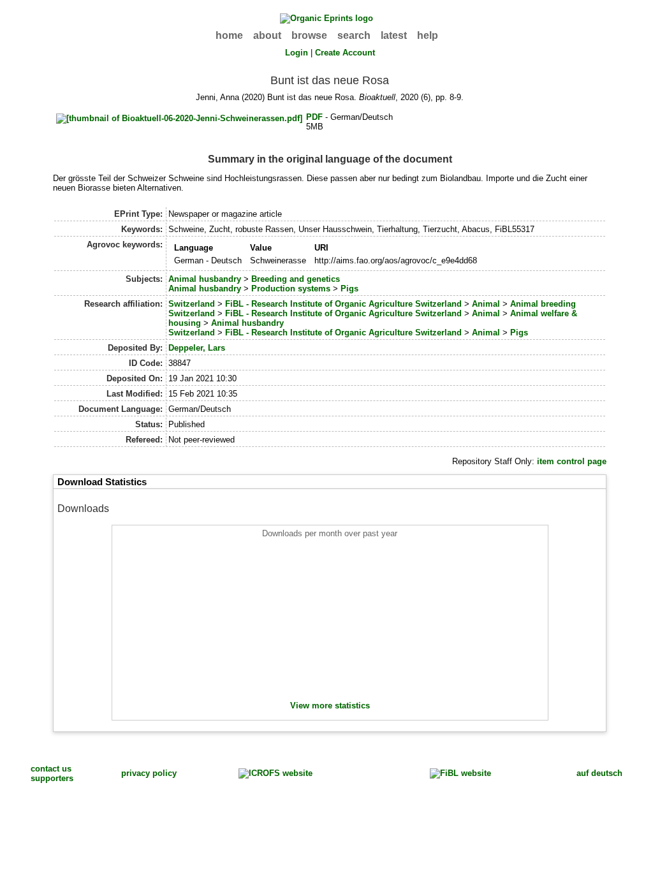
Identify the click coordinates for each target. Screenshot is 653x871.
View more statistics (330, 705)
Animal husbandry (204, 279)
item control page (571, 461)
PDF (314, 117)
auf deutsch (599, 773)
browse (309, 35)
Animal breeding (543, 304)
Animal (486, 304)
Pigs (349, 288)
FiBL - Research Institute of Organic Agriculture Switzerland (343, 304)
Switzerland (191, 304)
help (427, 35)
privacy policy (149, 773)
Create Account (345, 52)
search (354, 35)
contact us (51, 768)
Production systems (290, 288)
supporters (52, 778)
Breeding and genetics (295, 279)
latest (394, 35)
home (229, 35)
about (267, 35)
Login (296, 52)
